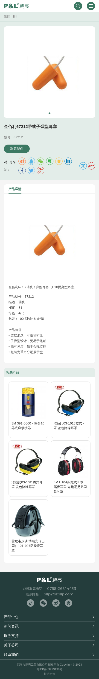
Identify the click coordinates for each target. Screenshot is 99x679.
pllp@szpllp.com (58, 594)
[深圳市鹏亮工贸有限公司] (16, 6)
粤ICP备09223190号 (49, 669)
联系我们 (16, 149)
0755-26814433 (61, 588)
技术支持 (49, 674)
